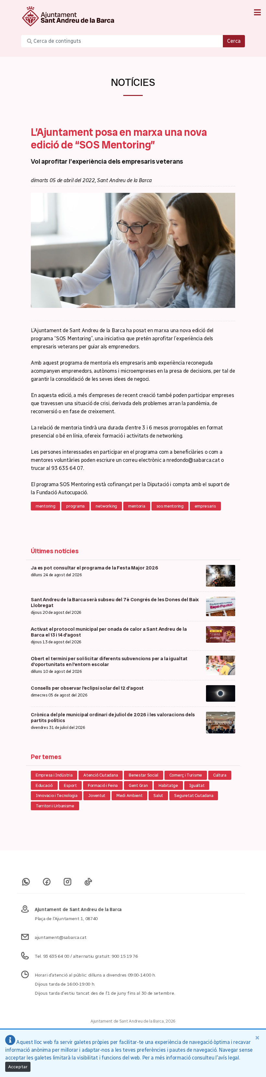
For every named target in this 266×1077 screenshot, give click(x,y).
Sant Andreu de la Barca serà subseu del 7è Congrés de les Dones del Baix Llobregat (115, 602)
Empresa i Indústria (54, 775)
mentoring (45, 506)
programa (75, 506)
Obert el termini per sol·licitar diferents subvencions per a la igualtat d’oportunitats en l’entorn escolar (109, 661)
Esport (70, 785)
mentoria (136, 506)
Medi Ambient (129, 795)
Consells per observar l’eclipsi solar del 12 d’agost (87, 688)
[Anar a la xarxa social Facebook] (47, 879)
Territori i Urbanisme (55, 805)
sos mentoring (170, 506)
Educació (44, 785)
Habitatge (168, 785)
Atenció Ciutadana (100, 775)
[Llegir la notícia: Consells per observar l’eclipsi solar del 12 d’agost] (220, 693)
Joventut (96, 795)
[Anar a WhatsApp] (26, 879)
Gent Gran (138, 785)
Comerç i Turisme (185, 775)
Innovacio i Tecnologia (56, 795)
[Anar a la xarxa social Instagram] (67, 879)
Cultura (219, 775)
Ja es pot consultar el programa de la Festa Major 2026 (94, 568)
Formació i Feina (103, 785)
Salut (158, 795)
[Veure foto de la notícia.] (133, 250)
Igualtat (197, 785)
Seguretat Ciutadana (193, 795)
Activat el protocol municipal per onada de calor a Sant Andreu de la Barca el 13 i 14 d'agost (109, 632)
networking (106, 506)
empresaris (205, 506)
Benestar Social (143, 775)
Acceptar (18, 1067)
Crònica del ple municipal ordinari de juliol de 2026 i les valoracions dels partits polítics (113, 717)
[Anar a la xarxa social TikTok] (88, 879)
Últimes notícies (55, 551)
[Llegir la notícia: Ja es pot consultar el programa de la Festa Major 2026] (220, 575)
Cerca (234, 41)
